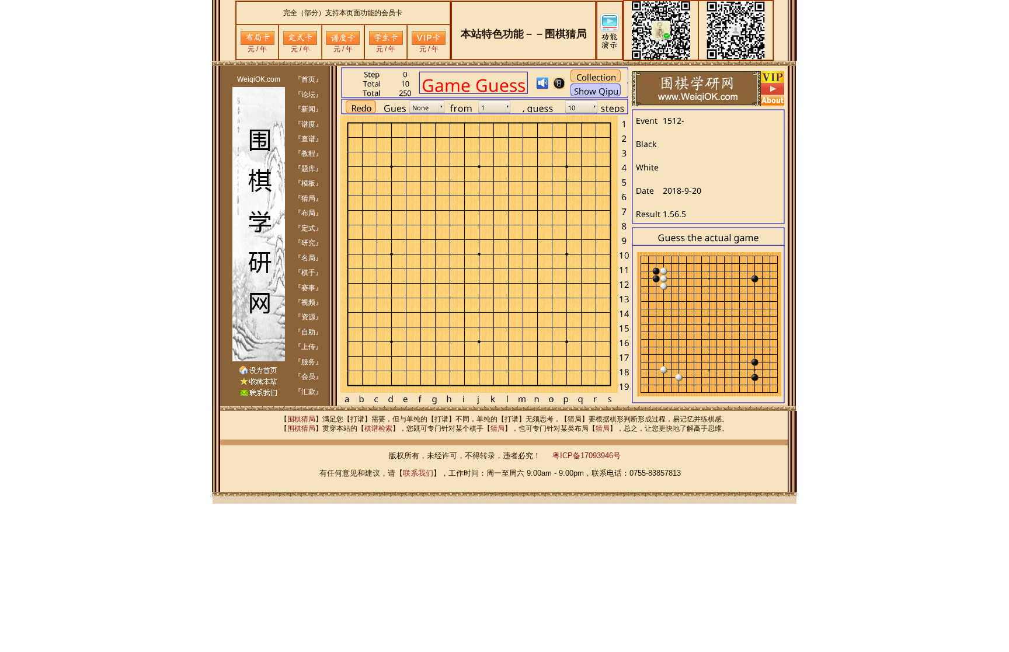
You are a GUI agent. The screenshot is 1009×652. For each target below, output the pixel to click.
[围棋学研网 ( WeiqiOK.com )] (258, 383)
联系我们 (418, 473)
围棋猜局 (301, 419)
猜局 (497, 428)
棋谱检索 (378, 428)
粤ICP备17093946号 (586, 455)
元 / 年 (257, 49)
